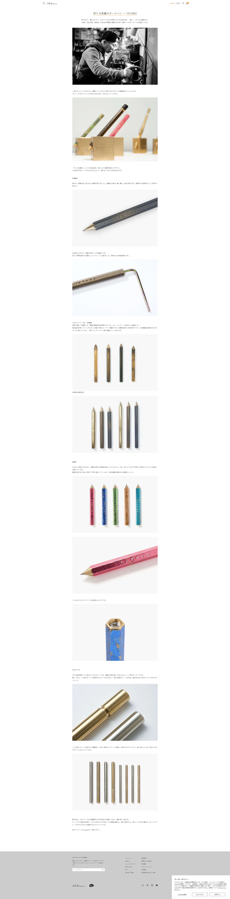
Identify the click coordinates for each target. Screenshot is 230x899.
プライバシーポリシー (147, 867)
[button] (187, 3)
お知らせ (127, 861)
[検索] (183, 3)
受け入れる (199, 894)
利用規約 (143, 870)
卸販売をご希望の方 (146, 861)
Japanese (172, 3)
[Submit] (102, 869)
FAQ (126, 870)
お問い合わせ (128, 867)
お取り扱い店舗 (129, 872)
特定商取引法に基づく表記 (148, 872)
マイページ (128, 858)
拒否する (217, 894)
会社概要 (143, 864)
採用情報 (143, 858)
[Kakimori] (52, 3)
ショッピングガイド (130, 864)
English (178, 3)
